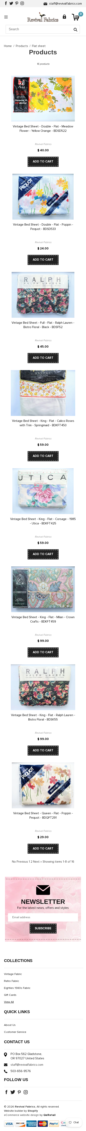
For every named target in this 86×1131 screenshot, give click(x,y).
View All (9, 1002)
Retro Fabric (11, 981)
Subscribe (43, 928)
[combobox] (43, 29)
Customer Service (15, 1032)
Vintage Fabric (13, 974)
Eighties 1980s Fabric (17, 988)
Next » (37, 861)
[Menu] (7, 17)
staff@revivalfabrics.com (65, 3)
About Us (10, 1025)
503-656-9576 (21, 1071)
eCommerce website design (21, 1115)
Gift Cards (10, 995)
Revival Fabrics (25, 1106)
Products (22, 46)
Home (8, 46)
